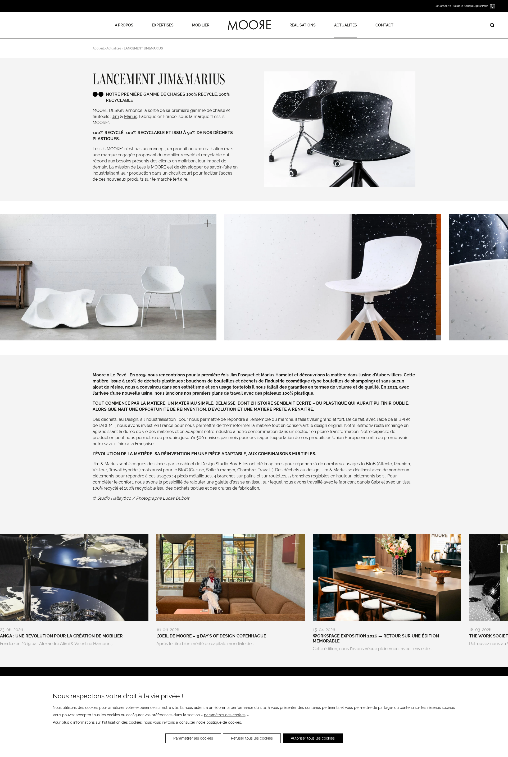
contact (384, 25)
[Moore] (249, 25)
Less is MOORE (151, 167)
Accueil (98, 48)
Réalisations (302, 25)
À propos (124, 25)
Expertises (163, 25)
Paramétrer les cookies (193, 738)
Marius (130, 116)
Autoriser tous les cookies (313, 738)
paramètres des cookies (225, 715)
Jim (115, 116)
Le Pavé (118, 374)
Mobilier (200, 25)
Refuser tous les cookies (252, 738)
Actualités (345, 25)
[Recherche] (492, 25)
